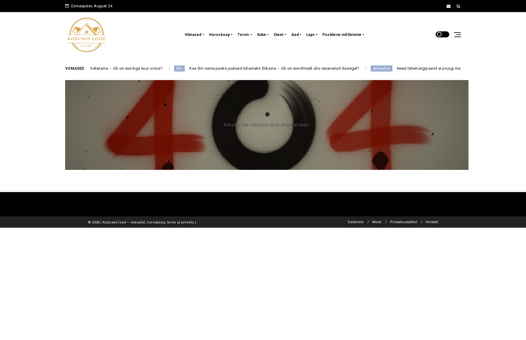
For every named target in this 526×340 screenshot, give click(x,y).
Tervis (243, 35)
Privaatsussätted (403, 222)
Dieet (279, 35)
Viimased (193, 35)
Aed (295, 35)
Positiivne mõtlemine (341, 35)
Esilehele (355, 222)
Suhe (261, 35)
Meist (376, 222)
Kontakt (432, 222)
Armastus (360, 68)
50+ (158, 68)
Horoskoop (219, 35)
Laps (310, 35)
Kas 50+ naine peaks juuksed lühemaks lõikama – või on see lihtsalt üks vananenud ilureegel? (253, 68)
